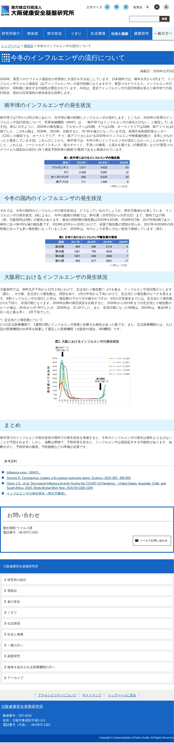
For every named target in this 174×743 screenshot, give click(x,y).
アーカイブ (15, 678)
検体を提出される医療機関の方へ (31, 667)
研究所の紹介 (17, 580)
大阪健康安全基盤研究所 (22, 706)
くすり (12, 612)
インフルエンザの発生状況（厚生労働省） (37, 493)
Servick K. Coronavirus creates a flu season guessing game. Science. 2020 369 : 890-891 (69, 478)
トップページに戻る (122, 695)
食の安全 (13, 601)
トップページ (10, 46)
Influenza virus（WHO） (24, 472)
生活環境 (13, 623)
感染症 (28, 46)
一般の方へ (15, 645)
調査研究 (13, 656)
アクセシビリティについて (57, 695)
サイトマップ (91, 695)
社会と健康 (15, 634)
